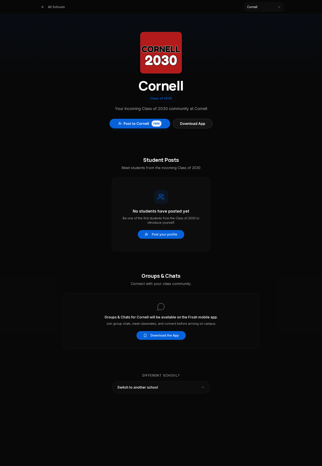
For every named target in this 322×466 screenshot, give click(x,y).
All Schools (56, 7)
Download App (192, 123)
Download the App (164, 335)
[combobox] (264, 7)
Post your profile (164, 234)
